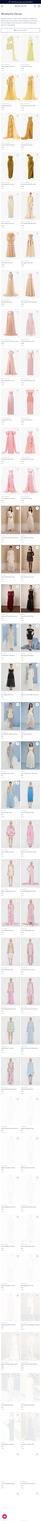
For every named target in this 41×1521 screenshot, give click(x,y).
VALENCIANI (24, 811)
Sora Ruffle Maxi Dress (6, 263)
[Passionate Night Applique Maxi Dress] (10, 1346)
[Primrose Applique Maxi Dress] (30, 873)
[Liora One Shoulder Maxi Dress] (30, 205)
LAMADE (3, 536)
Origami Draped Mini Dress (8, 1285)
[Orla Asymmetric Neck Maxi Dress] (10, 323)
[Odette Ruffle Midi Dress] (30, 1071)
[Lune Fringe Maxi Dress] (30, 402)
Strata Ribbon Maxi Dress (7, 1444)
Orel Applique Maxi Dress (7, 184)
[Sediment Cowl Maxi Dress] (30, 1426)
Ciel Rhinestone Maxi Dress (27, 341)
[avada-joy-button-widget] (4, 1516)
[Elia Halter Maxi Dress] (10, 284)
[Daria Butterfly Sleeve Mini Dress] (10, 716)
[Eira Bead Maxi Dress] (10, 402)
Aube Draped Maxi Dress (7, 380)
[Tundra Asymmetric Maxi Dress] (30, 1505)
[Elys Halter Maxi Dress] (30, 48)
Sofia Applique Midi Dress (27, 537)
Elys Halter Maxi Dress (26, 66)
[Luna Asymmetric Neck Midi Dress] (10, 520)
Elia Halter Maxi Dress (6, 302)
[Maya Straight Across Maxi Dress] (30, 755)
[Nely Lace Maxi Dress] (10, 795)
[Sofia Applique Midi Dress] (30, 520)
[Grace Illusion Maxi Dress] (30, 598)
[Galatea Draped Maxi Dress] (10, 1150)
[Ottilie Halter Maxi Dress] (10, 912)
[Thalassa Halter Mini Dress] (10, 1228)
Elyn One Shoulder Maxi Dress (28, 184)
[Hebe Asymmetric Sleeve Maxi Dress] (30, 677)
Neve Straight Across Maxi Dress (29, 302)
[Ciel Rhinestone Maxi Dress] (30, 323)
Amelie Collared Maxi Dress (8, 577)
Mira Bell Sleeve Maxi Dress (8, 655)
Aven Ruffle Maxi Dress (26, 498)
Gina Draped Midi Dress (7, 695)
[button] (2, 6)
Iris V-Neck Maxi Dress (26, 734)
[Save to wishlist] (17, 37)
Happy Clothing (5, 64)
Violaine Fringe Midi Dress (27, 812)
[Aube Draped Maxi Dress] (10, 363)
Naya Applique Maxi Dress (7, 223)
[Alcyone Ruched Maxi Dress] (30, 1387)
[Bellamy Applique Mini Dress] (10, 873)
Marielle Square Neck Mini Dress (9, 1128)
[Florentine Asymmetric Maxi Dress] (30, 991)
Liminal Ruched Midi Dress (8, 1483)
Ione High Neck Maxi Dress (7, 145)
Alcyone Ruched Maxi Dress (28, 1405)
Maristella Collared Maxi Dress (8, 1089)
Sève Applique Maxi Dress (27, 459)
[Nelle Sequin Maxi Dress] (10, 441)
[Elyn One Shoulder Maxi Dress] (30, 166)
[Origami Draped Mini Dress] (10, 1268)
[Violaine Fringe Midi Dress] (30, 795)
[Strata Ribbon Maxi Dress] (10, 1426)
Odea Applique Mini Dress (7, 66)
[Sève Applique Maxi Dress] (30, 441)
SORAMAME (24, 1482)
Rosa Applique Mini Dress (27, 577)
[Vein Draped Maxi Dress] (10, 1387)
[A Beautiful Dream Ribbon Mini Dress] (30, 1307)
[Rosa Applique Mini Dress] (30, 559)
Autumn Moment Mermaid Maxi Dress (29, 1365)
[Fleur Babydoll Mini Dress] (30, 1268)
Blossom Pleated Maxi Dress (28, 1246)
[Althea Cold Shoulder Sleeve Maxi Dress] (30, 1030)
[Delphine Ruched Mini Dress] (30, 1150)
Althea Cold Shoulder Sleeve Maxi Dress (29, 1049)
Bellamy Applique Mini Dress (8, 891)
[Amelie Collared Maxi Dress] (10, 559)
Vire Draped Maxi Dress (27, 145)
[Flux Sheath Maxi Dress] (10, 1505)
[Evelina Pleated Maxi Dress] (30, 912)
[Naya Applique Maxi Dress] (10, 205)
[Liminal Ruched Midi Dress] (10, 1466)
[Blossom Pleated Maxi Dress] (30, 1228)
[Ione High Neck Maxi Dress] (10, 127)
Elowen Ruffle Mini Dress (7, 852)
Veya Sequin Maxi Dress (27, 263)
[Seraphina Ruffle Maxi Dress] (10, 1307)
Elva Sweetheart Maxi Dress (8, 498)
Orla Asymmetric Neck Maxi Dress (9, 341)
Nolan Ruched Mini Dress (27, 655)
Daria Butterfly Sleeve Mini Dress (9, 734)
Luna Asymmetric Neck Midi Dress (9, 537)
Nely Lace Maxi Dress (6, 812)
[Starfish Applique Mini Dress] (10, 1189)
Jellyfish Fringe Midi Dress (27, 1128)
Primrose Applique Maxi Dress (28, 891)
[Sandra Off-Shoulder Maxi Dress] (10, 598)
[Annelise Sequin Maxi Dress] (30, 952)
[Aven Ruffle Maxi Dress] (30, 480)
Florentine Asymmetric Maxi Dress (29, 1009)
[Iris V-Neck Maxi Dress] (30, 716)
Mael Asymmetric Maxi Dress (28, 105)
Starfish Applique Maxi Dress (8, 1009)
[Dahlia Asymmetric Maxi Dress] (30, 834)
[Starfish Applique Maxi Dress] (10, 991)
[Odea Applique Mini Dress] (10, 48)
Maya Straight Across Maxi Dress (29, 773)
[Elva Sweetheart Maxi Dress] (10, 480)
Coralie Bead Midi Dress (7, 969)
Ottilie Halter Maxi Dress (7, 930)
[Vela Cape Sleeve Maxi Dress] (30, 363)
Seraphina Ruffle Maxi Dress (8, 1325)
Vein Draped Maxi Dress (7, 1405)
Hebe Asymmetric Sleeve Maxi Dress (30, 695)
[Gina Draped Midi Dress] (10, 677)
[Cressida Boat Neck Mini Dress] (30, 1189)
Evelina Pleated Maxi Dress (27, 930)
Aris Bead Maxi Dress (6, 105)
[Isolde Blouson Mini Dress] (10, 1030)
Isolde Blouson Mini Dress (7, 1048)
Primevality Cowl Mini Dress (28, 1483)
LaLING (3, 1403)
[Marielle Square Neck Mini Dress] (10, 1110)
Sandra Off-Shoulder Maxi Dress (9, 616)
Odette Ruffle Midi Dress (27, 1089)
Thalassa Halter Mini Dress (8, 1246)
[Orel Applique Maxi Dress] (10, 166)
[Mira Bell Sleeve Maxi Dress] (10, 637)
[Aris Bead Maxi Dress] (10, 88)
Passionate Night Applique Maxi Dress (9, 1365)
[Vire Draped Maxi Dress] (30, 127)
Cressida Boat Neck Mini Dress (28, 1207)
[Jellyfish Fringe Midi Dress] (30, 1110)
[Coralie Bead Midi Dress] (10, 952)
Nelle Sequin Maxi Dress (7, 459)
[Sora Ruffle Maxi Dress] (10, 245)
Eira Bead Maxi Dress (6, 420)
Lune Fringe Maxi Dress (26, 420)
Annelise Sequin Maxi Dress (28, 969)
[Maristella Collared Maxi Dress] (10, 1071)
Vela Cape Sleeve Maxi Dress (28, 380)
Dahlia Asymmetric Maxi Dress (28, 852)
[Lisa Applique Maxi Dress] (10, 755)
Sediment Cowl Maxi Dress (27, 1444)
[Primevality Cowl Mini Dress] (30, 1466)
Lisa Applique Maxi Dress (7, 773)
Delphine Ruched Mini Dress (28, 1168)
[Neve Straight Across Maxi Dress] (30, 284)
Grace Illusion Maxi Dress (27, 616)
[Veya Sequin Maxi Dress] (30, 245)
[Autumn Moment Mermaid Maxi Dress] (30, 1346)
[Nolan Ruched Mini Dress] (30, 637)
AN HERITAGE (24, 1323)
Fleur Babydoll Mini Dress (27, 1285)
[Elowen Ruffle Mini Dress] (10, 834)
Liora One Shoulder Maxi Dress (28, 223)
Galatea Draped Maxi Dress (8, 1168)
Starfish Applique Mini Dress (8, 1207)
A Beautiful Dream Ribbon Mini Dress (30, 1325)
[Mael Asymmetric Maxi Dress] (30, 88)
